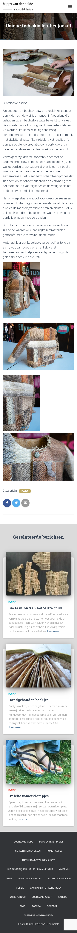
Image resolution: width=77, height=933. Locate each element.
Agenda (36, 906)
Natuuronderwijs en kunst (38, 860)
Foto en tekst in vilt (51, 841)
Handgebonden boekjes (28, 700)
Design (24, 491)
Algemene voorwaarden (38, 915)
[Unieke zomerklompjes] (38, 761)
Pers (9, 878)
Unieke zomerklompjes (28, 796)
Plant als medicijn (59, 878)
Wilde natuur (18, 897)
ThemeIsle (53, 924)
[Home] (19, 6)
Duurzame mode (23, 841)
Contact (52, 906)
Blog (22, 906)
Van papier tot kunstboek (45, 888)
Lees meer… (54, 631)
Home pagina (54, 851)
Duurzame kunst (42, 897)
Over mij (64, 869)
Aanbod (62, 897)
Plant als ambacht (30, 878)
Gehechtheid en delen (28, 851)
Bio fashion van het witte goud (35, 608)
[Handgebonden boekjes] (38, 665)
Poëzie (20, 888)
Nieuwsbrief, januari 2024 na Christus (30, 869)
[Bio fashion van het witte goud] (38, 573)
